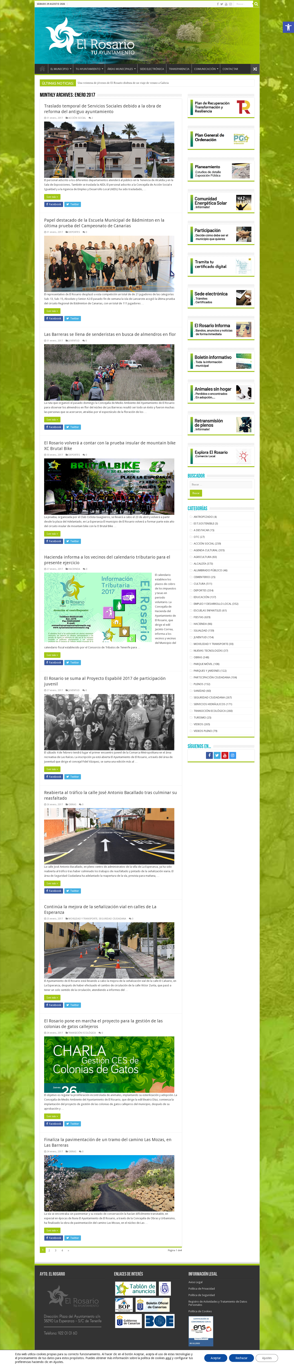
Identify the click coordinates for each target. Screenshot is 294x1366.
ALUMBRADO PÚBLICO (208, 570)
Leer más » (52, 196)
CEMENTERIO (202, 577)
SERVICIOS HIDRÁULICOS (209, 704)
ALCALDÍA (200, 563)
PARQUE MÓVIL (203, 664)
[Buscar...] (256, 4)
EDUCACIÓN (201, 597)
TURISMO (200, 717)
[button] (288, 27)
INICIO (42, 68)
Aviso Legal (196, 1282)
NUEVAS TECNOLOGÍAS (208, 650)
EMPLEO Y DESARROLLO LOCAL (213, 603)
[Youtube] (226, 4)
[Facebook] (218, 4)
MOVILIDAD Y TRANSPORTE (82, 918)
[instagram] (230, 4)
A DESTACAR (201, 530)
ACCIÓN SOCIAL (77, 118)
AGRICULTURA (203, 557)
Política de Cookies (200, 1311)
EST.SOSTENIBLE (204, 523)
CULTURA (199, 583)
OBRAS (72, 804)
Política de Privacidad (202, 1288)
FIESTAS (199, 617)
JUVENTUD (74, 340)
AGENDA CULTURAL (206, 550)
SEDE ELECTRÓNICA (152, 69)
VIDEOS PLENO (203, 731)
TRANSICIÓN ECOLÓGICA (82, 1032)
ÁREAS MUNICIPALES (120, 69)
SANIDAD (200, 690)
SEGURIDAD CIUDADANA (112, 918)
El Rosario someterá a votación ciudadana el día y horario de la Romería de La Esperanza (129, 82)
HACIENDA (74, 569)
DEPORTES (74, 232)
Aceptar (216, 1358)
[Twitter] (222, 4)
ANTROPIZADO (203, 516)
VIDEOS (198, 724)
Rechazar (241, 1358)
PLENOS (198, 684)
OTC (196, 537)
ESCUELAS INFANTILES (207, 610)
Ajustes (267, 1358)
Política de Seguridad (202, 1295)
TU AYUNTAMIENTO (88, 69)
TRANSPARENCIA (179, 69)
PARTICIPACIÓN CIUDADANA (212, 677)
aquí (168, 1358)
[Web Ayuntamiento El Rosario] (147, 35)
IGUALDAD (200, 630)
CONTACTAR (230, 69)
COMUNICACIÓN (205, 69)
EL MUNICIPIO (60, 69)
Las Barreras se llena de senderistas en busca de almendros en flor (110, 334)
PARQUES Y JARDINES (207, 670)
